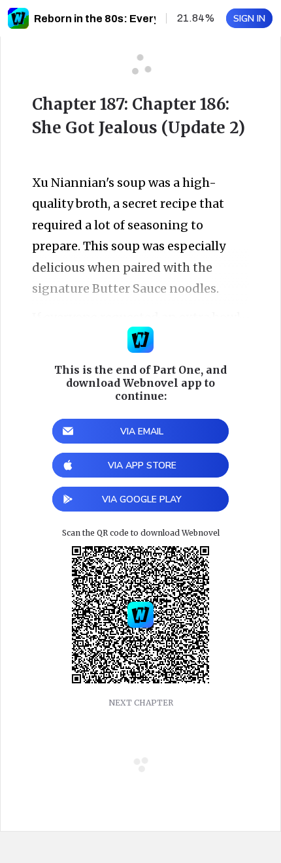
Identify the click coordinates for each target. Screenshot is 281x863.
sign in (249, 18)
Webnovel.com (18, 18)
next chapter (140, 703)
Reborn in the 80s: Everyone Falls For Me (137, 18)
